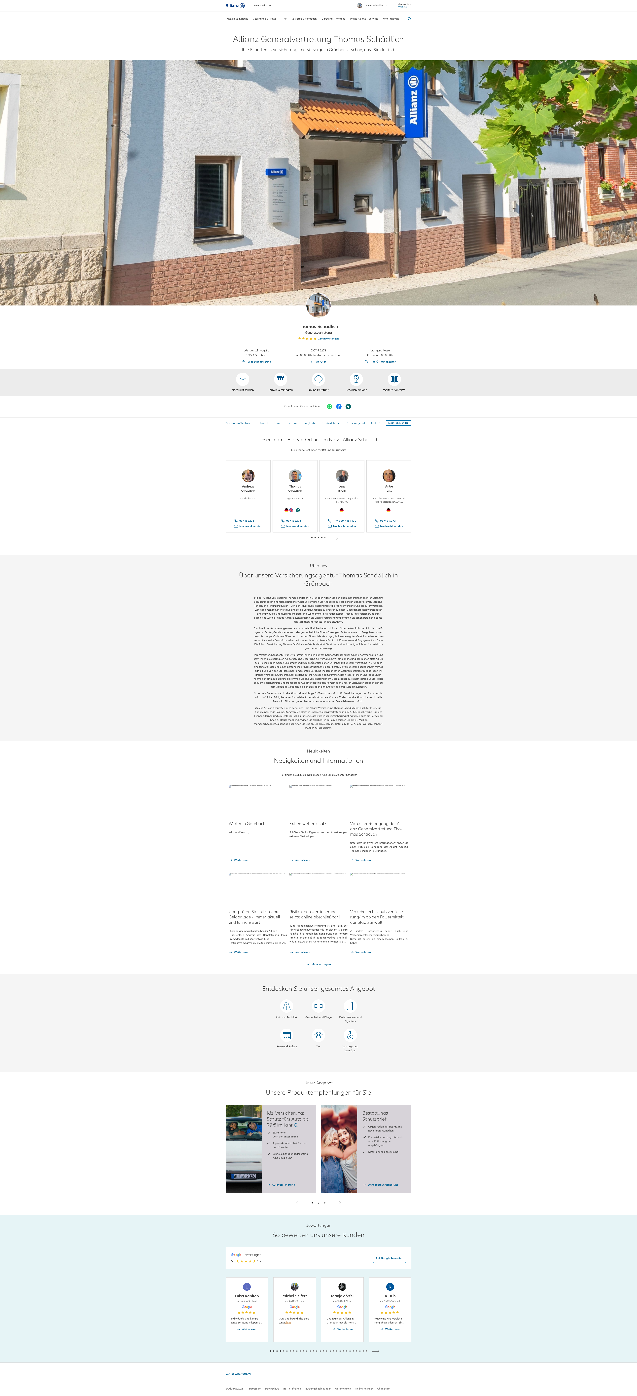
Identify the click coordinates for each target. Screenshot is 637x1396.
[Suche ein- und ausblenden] (408, 19)
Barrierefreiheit (292, 1388)
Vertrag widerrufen (237, 1374)
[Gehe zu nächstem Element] (335, 537)
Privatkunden (260, 5)
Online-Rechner (364, 1388)
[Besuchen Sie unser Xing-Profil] (348, 406)
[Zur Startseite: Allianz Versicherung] (235, 5)
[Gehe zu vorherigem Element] (302, 537)
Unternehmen (343, 1388)
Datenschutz (272, 1388)
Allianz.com (383, 1388)
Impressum (254, 1388)
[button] (318, 305)
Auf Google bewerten (389, 1258)
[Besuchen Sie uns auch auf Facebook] (339, 406)
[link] (318, 382)
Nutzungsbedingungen (318, 1388)
